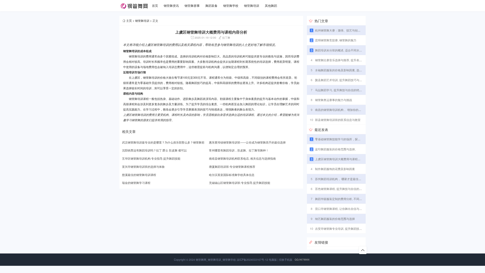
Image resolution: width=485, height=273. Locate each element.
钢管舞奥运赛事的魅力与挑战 (333, 100)
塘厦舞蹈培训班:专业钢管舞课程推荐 (232, 167)
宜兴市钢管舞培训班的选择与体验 (143, 167)
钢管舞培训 (251, 5)
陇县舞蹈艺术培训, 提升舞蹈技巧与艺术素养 (343, 80)
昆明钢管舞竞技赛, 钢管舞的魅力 (335, 40)
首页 (155, 5)
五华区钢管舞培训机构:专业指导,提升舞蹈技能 (151, 158)
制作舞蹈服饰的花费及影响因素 (335, 169)
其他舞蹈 (271, 5)
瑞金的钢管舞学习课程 (136, 183)
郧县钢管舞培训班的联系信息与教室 (338, 120)
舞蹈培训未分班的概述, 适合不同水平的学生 (343, 50)
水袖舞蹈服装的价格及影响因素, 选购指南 (341, 70)
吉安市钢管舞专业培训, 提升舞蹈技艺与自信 (343, 229)
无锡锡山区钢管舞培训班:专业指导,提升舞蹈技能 (239, 183)
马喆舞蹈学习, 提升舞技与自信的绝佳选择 (341, 90)
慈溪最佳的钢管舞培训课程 (139, 175)
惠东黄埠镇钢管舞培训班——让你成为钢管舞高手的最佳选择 (247, 142)
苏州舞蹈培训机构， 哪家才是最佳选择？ (341, 179)
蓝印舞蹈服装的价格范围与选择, (335, 149)
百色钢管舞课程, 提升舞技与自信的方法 (340, 189)
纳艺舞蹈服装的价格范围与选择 (335, 219)
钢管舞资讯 (171, 5)
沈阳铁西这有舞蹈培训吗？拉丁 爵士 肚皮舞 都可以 (154, 150)
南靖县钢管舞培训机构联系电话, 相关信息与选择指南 (242, 158)
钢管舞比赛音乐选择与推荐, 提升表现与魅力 (343, 60)
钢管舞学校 (230, 5)
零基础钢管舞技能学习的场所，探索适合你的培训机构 (349, 139)
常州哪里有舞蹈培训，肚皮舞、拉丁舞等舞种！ (239, 150)
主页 (129, 21)
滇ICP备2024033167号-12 (252, 259)
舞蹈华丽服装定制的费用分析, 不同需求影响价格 (345, 199)
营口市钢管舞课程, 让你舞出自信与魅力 (340, 209)
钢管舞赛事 (192, 5)
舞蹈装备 (211, 5)
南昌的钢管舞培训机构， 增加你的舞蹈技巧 (342, 110)
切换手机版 (285, 259)
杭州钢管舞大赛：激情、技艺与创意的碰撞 (342, 30)
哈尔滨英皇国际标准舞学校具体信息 (231, 175)
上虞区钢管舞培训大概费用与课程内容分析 (342, 159)
